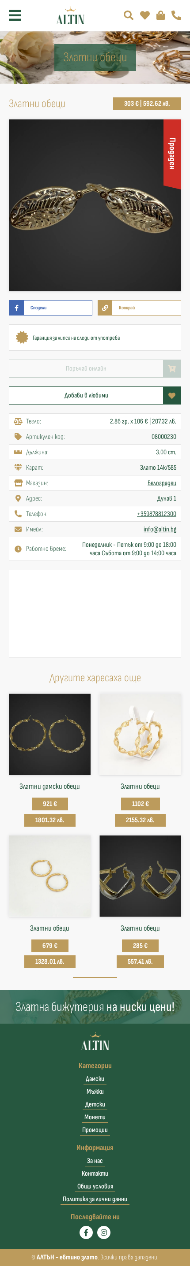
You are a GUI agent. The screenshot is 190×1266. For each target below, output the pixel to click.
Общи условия (95, 1186)
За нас (95, 1161)
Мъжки (95, 1092)
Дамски (95, 1079)
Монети (95, 1117)
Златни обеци (140, 786)
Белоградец (162, 483)
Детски (95, 1104)
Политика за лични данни (95, 1199)
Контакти (95, 1173)
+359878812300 (156, 514)
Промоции (95, 1130)
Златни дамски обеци (49, 786)
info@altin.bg (160, 529)
